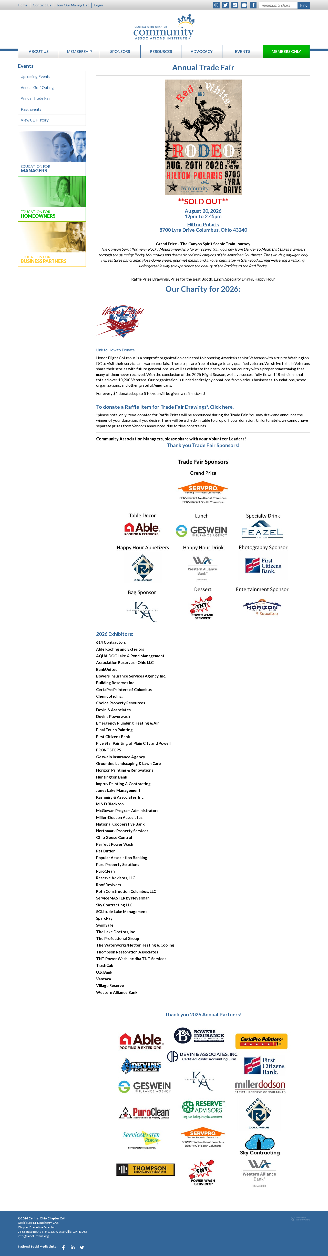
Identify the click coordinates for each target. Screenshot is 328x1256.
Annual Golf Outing (37, 87)
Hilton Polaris (203, 224)
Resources (161, 51)
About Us (38, 51)
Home (22, 5)
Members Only (286, 51)
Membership (79, 51)
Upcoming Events (35, 76)
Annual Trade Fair (36, 98)
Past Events (31, 109)
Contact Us (42, 5)
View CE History (35, 120)
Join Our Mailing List (73, 5)
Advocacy (202, 51)
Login (98, 5)
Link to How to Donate (115, 350)
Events (242, 51)
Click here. (222, 407)
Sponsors (120, 51)
